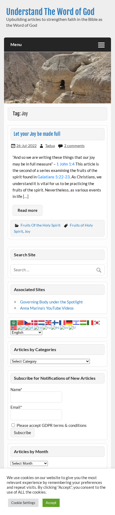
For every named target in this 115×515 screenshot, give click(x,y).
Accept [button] (51, 503)
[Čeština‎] (27, 322)
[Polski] (21, 327)
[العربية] (13, 322)
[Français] (62, 322)
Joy (27, 231)
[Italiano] (90, 322)
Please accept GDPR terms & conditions (51, 425)
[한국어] (97, 322)
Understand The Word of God (50, 12)
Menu (16, 44)
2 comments (74, 145)
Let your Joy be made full (37, 134)
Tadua (50, 145)
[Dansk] (34, 322)
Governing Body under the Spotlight (51, 301)
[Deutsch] (69, 322)
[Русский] (47, 327)
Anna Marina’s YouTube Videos (47, 308)
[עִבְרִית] (76, 322)
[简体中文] (20, 322)
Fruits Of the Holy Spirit (40, 225)
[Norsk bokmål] (13, 327)
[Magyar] (83, 322)
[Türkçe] (73, 327)
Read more (27, 210)
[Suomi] (55, 322)
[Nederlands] (41, 322)
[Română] (38, 327)
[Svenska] (64, 327)
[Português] (29, 327)
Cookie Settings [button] (23, 503)
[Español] (55, 327)
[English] (48, 322)
